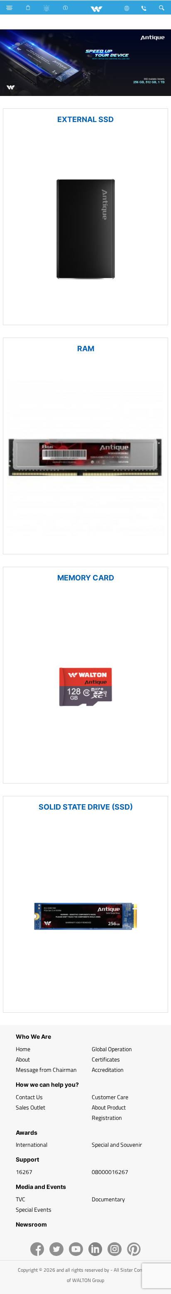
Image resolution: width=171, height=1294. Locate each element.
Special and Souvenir (117, 1144)
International (31, 1144)
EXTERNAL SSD (85, 119)
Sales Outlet (30, 1107)
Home (23, 1049)
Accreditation (108, 1069)
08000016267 (110, 1171)
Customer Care (110, 1097)
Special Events (33, 1209)
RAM (85, 348)
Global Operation (112, 1049)
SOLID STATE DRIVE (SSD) (86, 807)
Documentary (108, 1199)
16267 (24, 1171)
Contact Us (29, 1097)
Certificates (106, 1059)
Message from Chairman (46, 1069)
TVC (20, 1199)
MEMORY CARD (85, 577)
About (23, 1059)
